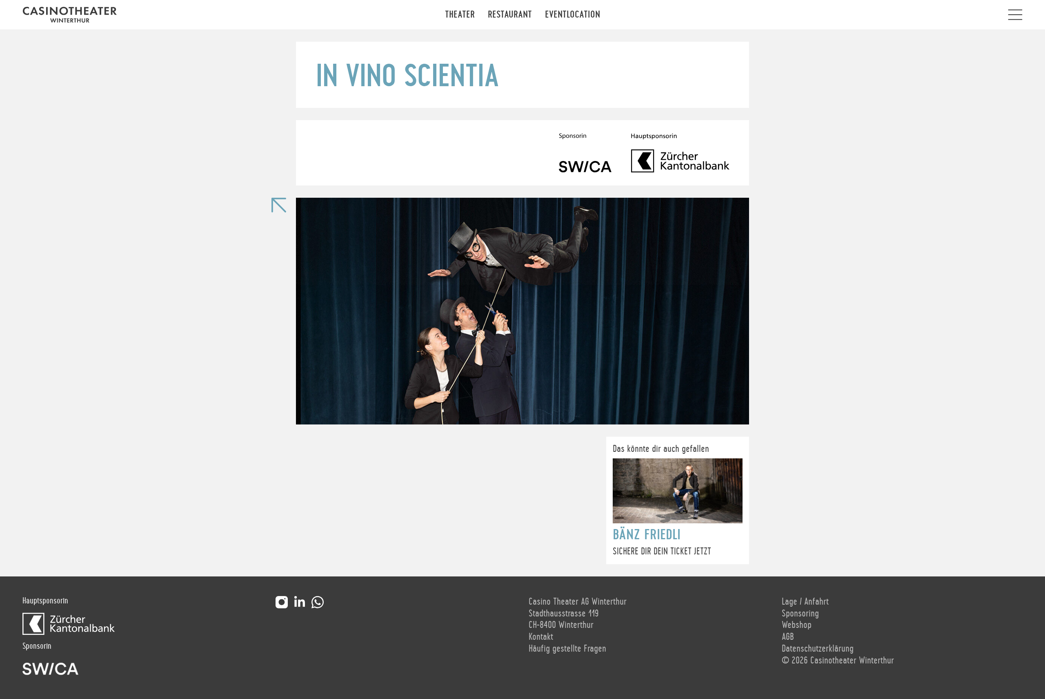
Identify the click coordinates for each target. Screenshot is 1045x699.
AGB (788, 637)
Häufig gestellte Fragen (567, 649)
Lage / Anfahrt (805, 602)
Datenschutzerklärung (818, 649)
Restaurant (510, 15)
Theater (460, 15)
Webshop (797, 625)
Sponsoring (800, 614)
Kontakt (541, 637)
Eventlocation (572, 15)
